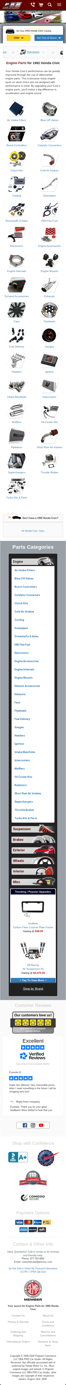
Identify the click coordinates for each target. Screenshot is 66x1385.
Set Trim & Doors (47, 37)
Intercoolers (49, 396)
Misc (16, 882)
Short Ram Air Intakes (49, 447)
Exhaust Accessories (17, 296)
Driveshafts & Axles (17, 220)
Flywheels (49, 321)
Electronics (16, 245)
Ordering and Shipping (18, 1333)
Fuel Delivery (16, 346)
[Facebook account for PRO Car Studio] (25, 1125)
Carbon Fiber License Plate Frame (33, 927)
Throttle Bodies (49, 472)
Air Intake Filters (16, 120)
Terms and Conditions (48, 1323)
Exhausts (49, 296)
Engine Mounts (49, 271)
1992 (17, 37)
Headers (17, 371)
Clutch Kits (16, 170)
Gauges (49, 346)
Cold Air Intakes (49, 170)
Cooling (16, 195)
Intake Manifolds (16, 396)
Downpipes (49, 195)
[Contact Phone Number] (32, 5)
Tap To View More (33, 980)
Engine (18, 561)
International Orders (18, 1341)
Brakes (18, 840)
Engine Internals (16, 271)
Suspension (22, 829)
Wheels (18, 861)
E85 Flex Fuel (49, 220)
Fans (17, 321)
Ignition (49, 371)
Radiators (16, 447)
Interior (18, 871)
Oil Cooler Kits (49, 422)
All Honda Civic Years (33, 530)
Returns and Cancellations (48, 1333)
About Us (48, 1315)
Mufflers (16, 422)
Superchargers (16, 472)
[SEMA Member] (33, 1290)
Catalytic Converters (49, 145)
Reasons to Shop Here (48, 1343)
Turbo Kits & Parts (16, 497)
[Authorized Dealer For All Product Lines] (48, 1158)
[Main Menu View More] (59, 4)
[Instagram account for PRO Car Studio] (33, 1125)
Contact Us (18, 1315)
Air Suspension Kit (33, 968)
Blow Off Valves (49, 120)
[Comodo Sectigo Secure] (33, 1198)
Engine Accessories (49, 245)
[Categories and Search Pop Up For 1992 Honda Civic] (49, 5)
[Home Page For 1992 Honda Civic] (12, 4)
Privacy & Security (18, 1321)
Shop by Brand (33, 988)
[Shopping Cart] (41, 5)
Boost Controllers (17, 145)
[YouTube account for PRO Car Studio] (41, 1125)
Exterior (19, 850)
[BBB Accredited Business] (18, 1157)
